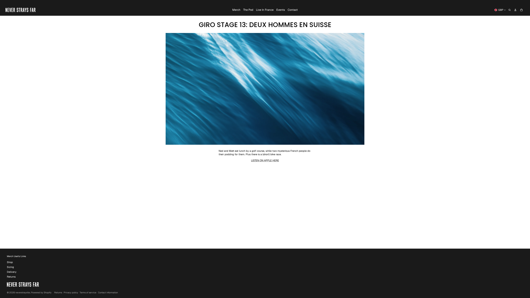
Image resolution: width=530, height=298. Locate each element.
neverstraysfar (22, 292)
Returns (11, 276)
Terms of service (88, 292)
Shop (10, 262)
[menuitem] (236, 10)
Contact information (108, 292)
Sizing (10, 267)
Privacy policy (71, 292)
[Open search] (510, 10)
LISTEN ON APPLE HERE (265, 160)
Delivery (11, 271)
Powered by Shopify (41, 292)
